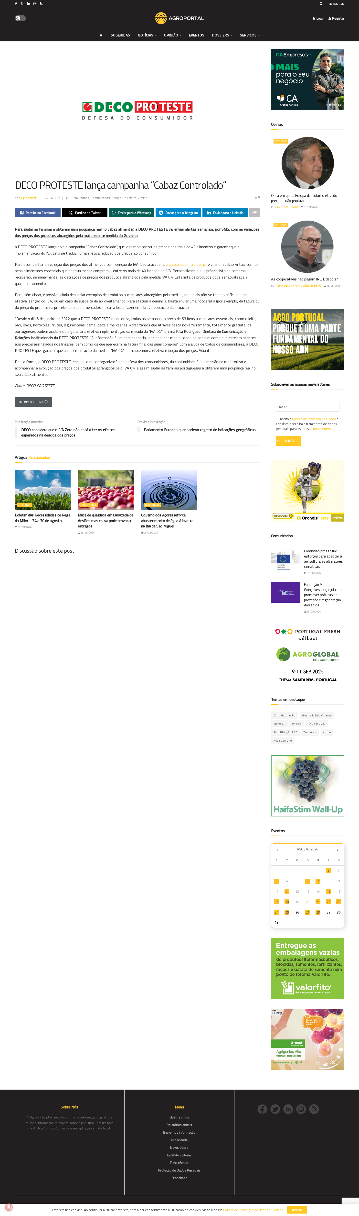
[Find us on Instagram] (34, 4)
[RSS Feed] (315, 1108)
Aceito (297, 1209)
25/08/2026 (24, 527)
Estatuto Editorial (179, 1155)
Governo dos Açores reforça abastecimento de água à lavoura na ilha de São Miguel (167, 520)
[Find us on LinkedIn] (28, 4)
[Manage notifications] (9, 1207)
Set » (338, 850)
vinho (327, 732)
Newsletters (336, 3)
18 (287, 901)
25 (287, 912)
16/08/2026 (333, 286)
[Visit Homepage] (179, 18)
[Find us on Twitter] (22, 4)
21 (318, 901)
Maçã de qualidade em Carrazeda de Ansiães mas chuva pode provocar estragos (105, 520)
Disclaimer (179, 1177)
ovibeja (296, 724)
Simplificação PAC (285, 732)
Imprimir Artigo (31, 402)
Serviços (248, 35)
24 (276, 912)
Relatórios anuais (179, 1124)
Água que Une (283, 741)
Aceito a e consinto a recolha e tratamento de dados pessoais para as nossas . (307, 423)
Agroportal (28, 197)
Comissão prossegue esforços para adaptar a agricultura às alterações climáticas (323, 558)
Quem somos (179, 1117)
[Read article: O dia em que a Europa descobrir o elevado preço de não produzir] (307, 163)
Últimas (84, 197)
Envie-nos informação (179, 1132)
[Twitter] (276, 1108)
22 (328, 901)
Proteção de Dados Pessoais (179, 1170)
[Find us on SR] (41, 4)
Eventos (196, 35)
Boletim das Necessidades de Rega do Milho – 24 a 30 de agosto (42, 517)
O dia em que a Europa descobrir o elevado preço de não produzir (304, 197)
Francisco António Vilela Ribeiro (299, 286)
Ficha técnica (179, 1162)
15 (328, 891)
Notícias (145, 35)
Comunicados (100, 197)
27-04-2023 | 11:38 (58, 197)
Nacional (89, 505)
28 (318, 912)
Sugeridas (120, 35)
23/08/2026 (310, 207)
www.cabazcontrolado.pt (186, 264)
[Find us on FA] (16, 4)
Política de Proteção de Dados (314, 418)
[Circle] (289, 1108)
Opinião (171, 35)
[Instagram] (302, 1108)
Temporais (310, 732)
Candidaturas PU (285, 715)
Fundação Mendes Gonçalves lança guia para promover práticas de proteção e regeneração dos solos (324, 595)
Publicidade (179, 1139)
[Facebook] (263, 1108)
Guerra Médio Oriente (317, 715)
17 (276, 901)
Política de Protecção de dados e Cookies (253, 1209)
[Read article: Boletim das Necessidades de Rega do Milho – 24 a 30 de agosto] (43, 490)
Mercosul (279, 724)
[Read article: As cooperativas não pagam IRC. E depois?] (307, 247)
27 (307, 912)
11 (287, 891)
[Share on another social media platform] (254, 212)
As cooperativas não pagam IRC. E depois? (304, 279)
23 (338, 901)
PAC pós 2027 (317, 724)
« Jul (277, 850)
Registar (337, 18)
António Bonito (287, 207)
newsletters (322, 428)
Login (320, 18)
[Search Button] (321, 3)
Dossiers (220, 35)
